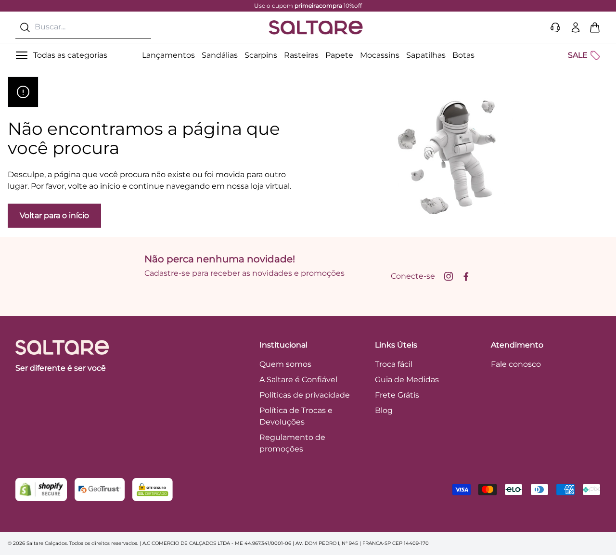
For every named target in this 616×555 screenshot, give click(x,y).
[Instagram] (448, 276)
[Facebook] (466, 276)
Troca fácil (393, 364)
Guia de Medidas (407, 379)
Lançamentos (168, 55)
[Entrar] (575, 27)
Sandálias (220, 55)
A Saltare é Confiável (298, 379)
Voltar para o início (54, 215)
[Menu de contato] (555, 27)
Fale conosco (516, 364)
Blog (384, 410)
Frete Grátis (397, 395)
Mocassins (379, 55)
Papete (339, 55)
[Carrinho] (595, 27)
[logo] (315, 27)
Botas (463, 55)
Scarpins (260, 55)
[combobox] (83, 27)
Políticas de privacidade (304, 395)
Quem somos (285, 364)
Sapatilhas (426, 55)
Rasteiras (301, 55)
